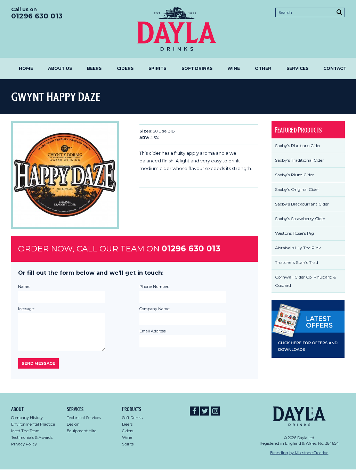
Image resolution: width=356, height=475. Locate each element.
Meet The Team (25, 430)
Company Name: (154, 308)
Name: (24, 286)
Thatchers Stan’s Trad (296, 262)
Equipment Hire (81, 430)
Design (73, 424)
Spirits (157, 68)
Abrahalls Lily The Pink (298, 247)
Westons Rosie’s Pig (294, 233)
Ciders (125, 68)
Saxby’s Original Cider (297, 189)
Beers (94, 68)
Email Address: (152, 331)
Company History (27, 417)
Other (263, 68)
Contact (334, 68)
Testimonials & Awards (31, 437)
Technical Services (84, 417)
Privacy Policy (24, 444)
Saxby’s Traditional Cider (299, 160)
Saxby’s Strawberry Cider (300, 218)
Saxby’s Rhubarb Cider (298, 145)
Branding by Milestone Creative (299, 452)
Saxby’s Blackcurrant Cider (302, 204)
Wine (233, 68)
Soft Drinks (196, 68)
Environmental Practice (33, 424)
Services (297, 68)
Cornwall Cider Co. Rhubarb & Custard (305, 281)
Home (26, 68)
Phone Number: (154, 286)
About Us (60, 68)
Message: (26, 308)
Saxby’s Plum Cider (294, 174)
